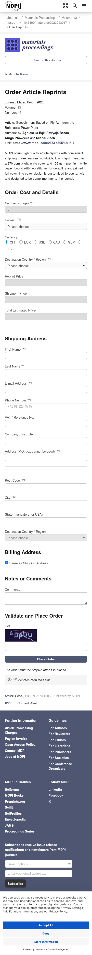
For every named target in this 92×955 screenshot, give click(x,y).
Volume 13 (69, 17)
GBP (71, 242)
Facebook (56, 795)
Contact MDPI (15, 750)
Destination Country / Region (28, 259)
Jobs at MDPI (15, 756)
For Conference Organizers (60, 766)
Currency (11, 237)
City (10, 497)
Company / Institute (19, 434)
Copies (13, 220)
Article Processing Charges (19, 730)
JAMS (9, 825)
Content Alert (27, 703)
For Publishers (60, 751)
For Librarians (59, 745)
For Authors (58, 727)
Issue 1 (12, 22)
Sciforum (12, 789)
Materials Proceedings (40, 17)
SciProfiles (13, 813)
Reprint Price (14, 276)
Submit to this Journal (46, 60)
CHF (13, 242)
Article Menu (16, 74)
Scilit (9, 807)
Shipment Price (16, 293)
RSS (8, 703)
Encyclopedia (15, 819)
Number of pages (19, 203)
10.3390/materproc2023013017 (45, 22)
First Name (15, 349)
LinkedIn (55, 789)
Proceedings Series (20, 831)
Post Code (15, 480)
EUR (27, 242)
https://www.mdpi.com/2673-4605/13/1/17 (43, 142)
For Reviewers (59, 733)
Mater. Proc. (14, 695)
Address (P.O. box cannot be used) (32, 451)
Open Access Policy (20, 744)
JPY (10, 249)
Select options (18, 864)
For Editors (57, 739)
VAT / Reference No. (19, 417)
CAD (56, 242)
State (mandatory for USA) (24, 514)
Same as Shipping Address (28, 563)
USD (42, 242)
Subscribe (15, 883)
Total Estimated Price (20, 310)
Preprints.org (15, 801)
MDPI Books (14, 795)
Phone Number (18, 400)
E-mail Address (18, 383)
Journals (13, 17)
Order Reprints (17, 27)
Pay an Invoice (16, 738)
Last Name (15, 366)
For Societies (59, 757)
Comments (12, 589)
